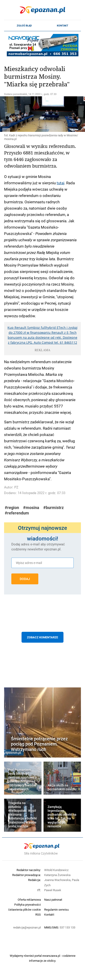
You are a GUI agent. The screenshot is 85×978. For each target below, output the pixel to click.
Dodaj (25, 579)
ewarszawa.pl (51, 955)
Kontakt (62, 25)
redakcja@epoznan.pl (27, 927)
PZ (16, 487)
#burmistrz (53, 507)
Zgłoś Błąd (24, 25)
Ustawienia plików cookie (24, 909)
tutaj (60, 182)
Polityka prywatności (27, 904)
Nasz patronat (53, 899)
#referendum (17, 513)
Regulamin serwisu (56, 909)
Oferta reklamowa (29, 899)
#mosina (31, 507)
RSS (38, 914)
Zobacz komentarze (42, 637)
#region (12, 507)
